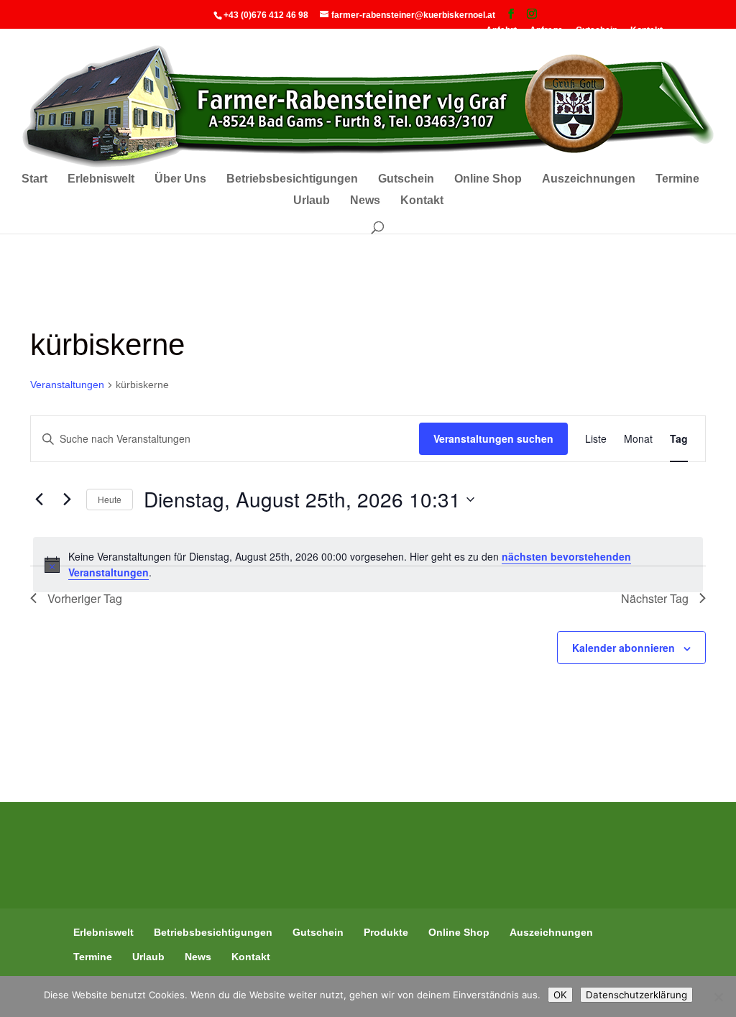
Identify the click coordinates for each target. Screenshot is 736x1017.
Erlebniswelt (101, 179)
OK (560, 994)
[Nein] (718, 997)
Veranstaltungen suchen (493, 438)
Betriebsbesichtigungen (292, 179)
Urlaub (311, 200)
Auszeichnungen (588, 179)
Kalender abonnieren (623, 647)
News (365, 200)
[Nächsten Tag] (66, 499)
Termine (677, 179)
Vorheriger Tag (84, 598)
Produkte (386, 932)
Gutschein (406, 179)
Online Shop (488, 179)
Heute (109, 499)
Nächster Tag (655, 598)
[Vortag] (38, 499)
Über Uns (180, 179)
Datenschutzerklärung (636, 994)
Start (34, 179)
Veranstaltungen (67, 384)
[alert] (368, 564)
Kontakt (421, 200)
